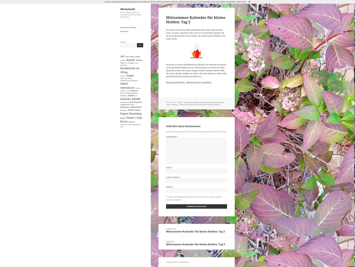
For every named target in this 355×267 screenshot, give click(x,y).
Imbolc (131, 95)
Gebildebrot (123, 90)
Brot (126, 63)
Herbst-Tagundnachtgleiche (129, 93)
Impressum (124, 31)
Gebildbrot (138, 88)
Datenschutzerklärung (128, 27)
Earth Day (123, 76)
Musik (130, 110)
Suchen (122, 42)
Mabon (133, 104)
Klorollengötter (136, 102)
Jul (136, 96)
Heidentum (134, 91)
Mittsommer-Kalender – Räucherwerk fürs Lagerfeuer (188, 82)
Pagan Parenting (131, 113)
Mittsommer (136, 107)
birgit (180, 102)
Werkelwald (127, 9)
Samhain (131, 122)
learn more (241, 2)
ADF (122, 56)
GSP (128, 91)
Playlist (123, 118)
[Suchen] (140, 45)
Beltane (139, 60)
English (130, 75)
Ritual (123, 121)
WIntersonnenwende (134, 124)
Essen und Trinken (126, 78)
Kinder (136, 99)
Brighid (122, 63)
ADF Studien (129, 57)
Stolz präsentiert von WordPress (177, 262)
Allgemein (189, 102)
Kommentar (172, 137)
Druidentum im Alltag (129, 70)
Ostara (137, 110)
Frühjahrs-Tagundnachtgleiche (129, 80)
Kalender (125, 99)
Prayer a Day (134, 117)
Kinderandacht (124, 102)
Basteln (130, 60)
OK (249, 2)
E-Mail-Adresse (173, 177)
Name (169, 168)
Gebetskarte (127, 87)
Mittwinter (123, 110)
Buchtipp (131, 63)
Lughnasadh (125, 104)
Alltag (137, 56)
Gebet (124, 83)
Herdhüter (123, 96)
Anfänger (123, 60)
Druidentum (123, 65)
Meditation (125, 107)
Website (169, 187)
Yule (121, 127)
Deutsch (137, 63)
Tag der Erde (123, 124)
